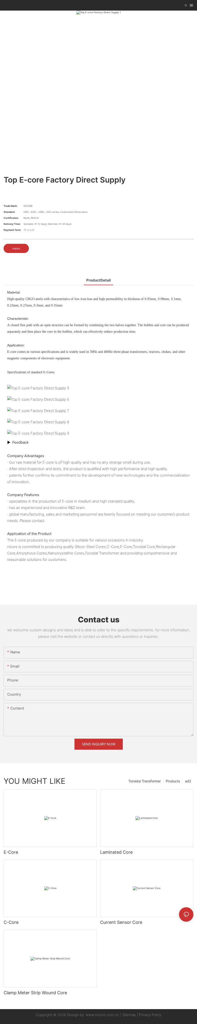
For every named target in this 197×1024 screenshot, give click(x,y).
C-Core (11, 922)
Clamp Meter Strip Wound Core (35, 992)
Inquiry (16, 248)
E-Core (11, 852)
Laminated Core (116, 852)
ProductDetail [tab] (98, 280)
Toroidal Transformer (144, 781)
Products (173, 781)
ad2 (188, 781)
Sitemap (129, 1014)
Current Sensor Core (121, 922)
